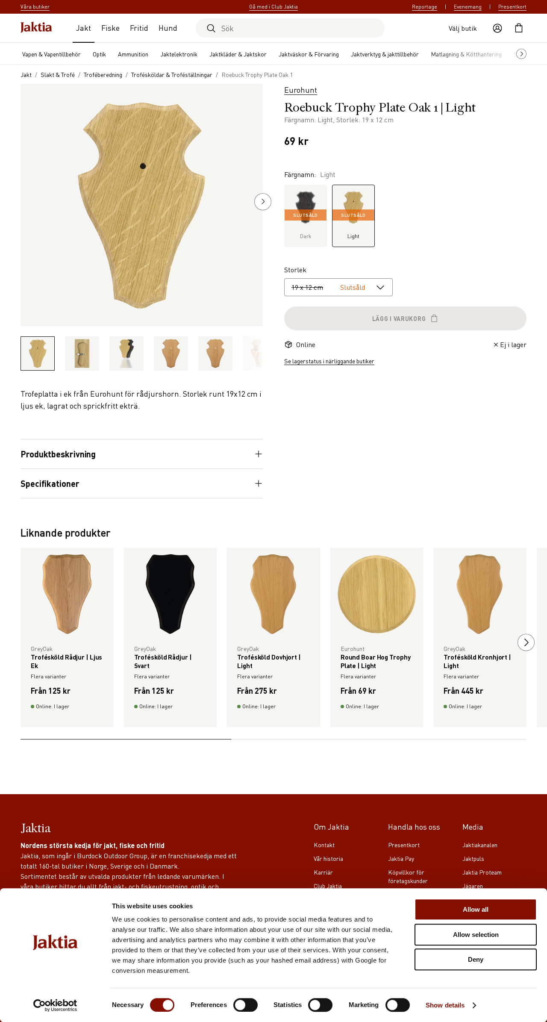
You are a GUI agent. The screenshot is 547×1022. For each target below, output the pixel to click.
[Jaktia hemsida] (36, 28)
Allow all (475, 909)
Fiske (110, 27)
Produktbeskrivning (58, 454)
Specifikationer (50, 483)
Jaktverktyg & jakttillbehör (385, 54)
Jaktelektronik (178, 54)
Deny (475, 959)
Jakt (83, 27)
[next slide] (526, 642)
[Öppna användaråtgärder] (497, 28)
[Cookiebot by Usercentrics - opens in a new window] (55, 1005)
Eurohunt (300, 89)
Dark (305, 225)
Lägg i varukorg (399, 318)
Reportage (424, 6)
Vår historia (328, 858)
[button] (262, 201)
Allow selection (476, 934)
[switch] (245, 1005)
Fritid (139, 27)
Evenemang (468, 6)
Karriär (323, 872)
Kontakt (324, 844)
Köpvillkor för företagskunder (408, 876)
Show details (445, 1005)
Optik (99, 54)
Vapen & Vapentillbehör (51, 54)
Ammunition (133, 54)
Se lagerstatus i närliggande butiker (329, 361)
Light (353, 225)
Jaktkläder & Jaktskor (238, 54)
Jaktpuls (473, 858)
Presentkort (512, 6)
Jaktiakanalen (479, 844)
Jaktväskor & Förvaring (309, 54)
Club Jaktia (328, 885)
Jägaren (472, 885)
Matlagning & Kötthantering (466, 54)
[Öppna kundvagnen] (518, 28)
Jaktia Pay (401, 858)
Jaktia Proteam (482, 872)
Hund (168, 27)
